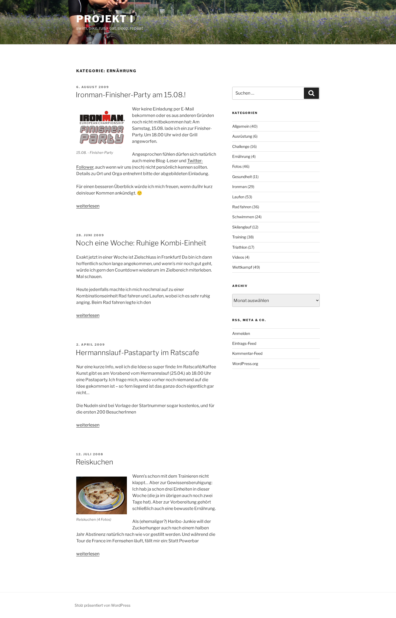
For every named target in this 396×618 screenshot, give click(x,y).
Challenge (240, 146)
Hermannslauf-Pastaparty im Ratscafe (137, 352)
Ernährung (241, 156)
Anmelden (241, 333)
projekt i (105, 19)
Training (239, 237)
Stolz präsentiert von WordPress (102, 605)
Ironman (239, 186)
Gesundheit (242, 176)
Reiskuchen (94, 462)
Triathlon (239, 247)
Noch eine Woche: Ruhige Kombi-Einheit (141, 243)
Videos (238, 257)
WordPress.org (245, 363)
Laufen (238, 197)
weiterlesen (87, 206)
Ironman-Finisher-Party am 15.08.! (131, 95)
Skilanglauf (241, 227)
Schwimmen (243, 216)
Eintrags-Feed (244, 343)
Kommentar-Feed (247, 353)
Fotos (237, 166)
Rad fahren (241, 206)
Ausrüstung (242, 136)
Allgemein (240, 126)
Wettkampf (242, 267)
